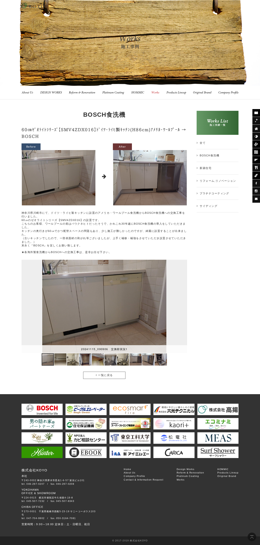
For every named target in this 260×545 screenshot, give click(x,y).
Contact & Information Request (143, 479)
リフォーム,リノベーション (218, 180)
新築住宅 (205, 168)
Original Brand (226, 476)
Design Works (185, 469)
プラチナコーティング (214, 193)
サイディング (208, 205)
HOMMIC (223, 469)
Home (127, 469)
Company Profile (134, 476)
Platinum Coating (188, 476)
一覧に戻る (105, 375)
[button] (184, 306)
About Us (130, 472)
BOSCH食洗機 (209, 155)
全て (203, 142)
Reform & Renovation (190, 472)
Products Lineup (227, 472)
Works (180, 479)
